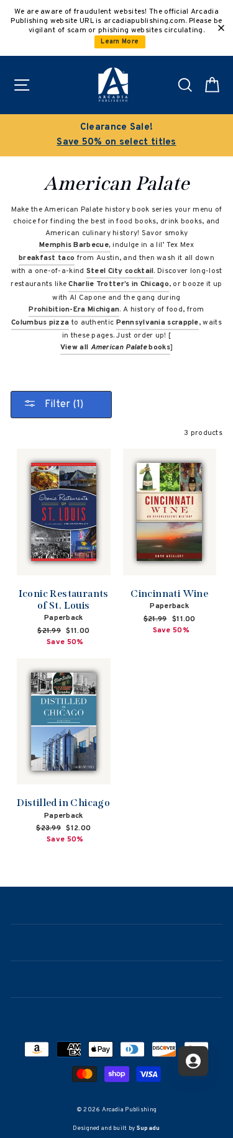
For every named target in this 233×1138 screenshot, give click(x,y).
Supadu (148, 1128)
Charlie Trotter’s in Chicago (118, 284)
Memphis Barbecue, (75, 245)
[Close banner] (221, 28)
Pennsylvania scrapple (157, 323)
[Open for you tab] (193, 1061)
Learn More (120, 42)
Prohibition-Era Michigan (74, 310)
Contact (116, 978)
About (117, 941)
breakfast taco (47, 258)
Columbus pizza (40, 323)
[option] (116, 135)
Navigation (116, 905)
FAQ (116, 1014)
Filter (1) (62, 404)
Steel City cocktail (120, 271)
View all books (115, 347)
